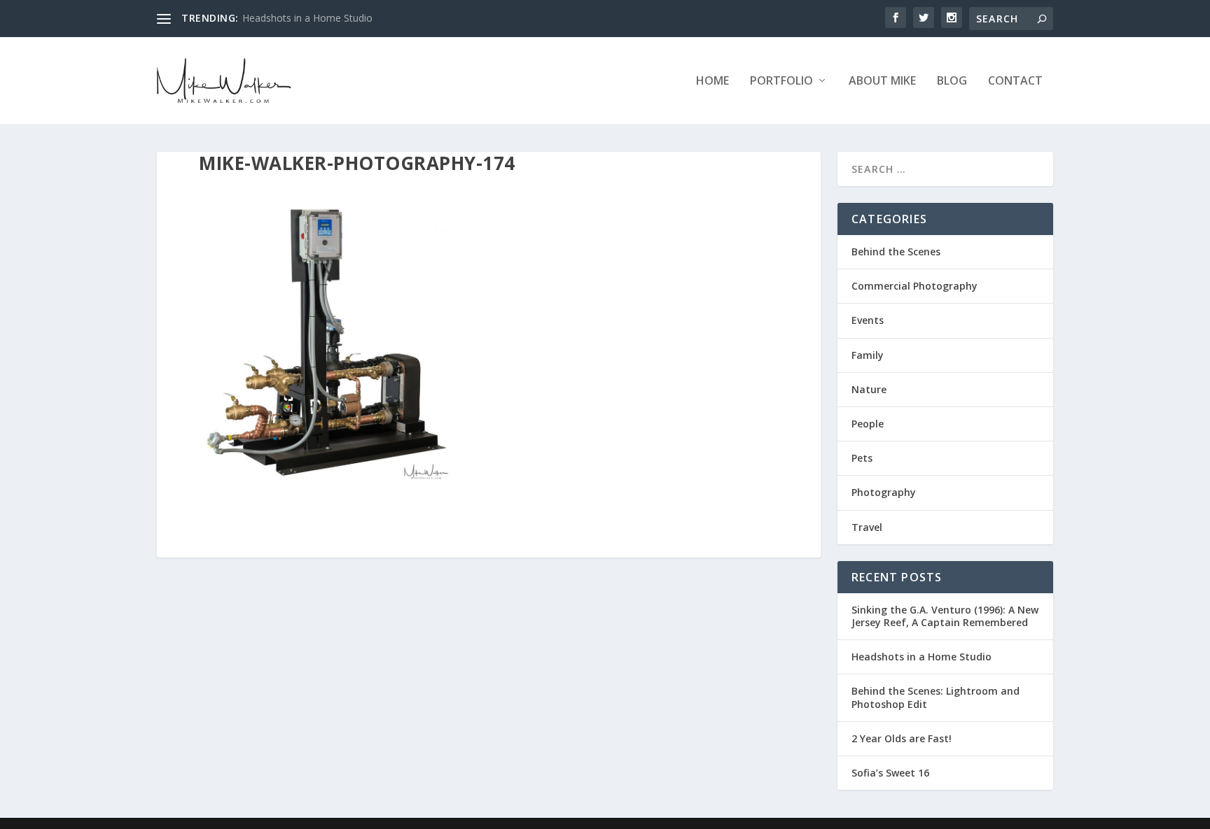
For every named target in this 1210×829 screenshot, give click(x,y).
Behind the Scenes (895, 251)
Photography (883, 492)
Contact (1015, 81)
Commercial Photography (914, 285)
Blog (952, 81)
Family (867, 355)
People (867, 423)
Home (712, 81)
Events (867, 320)
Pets (861, 458)
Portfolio (781, 81)
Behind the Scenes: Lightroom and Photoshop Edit (935, 697)
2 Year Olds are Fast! (901, 738)
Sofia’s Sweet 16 (890, 772)
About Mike (882, 81)
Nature (868, 389)
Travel (866, 527)
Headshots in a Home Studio (307, 17)
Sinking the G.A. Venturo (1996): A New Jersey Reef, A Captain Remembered (944, 616)
